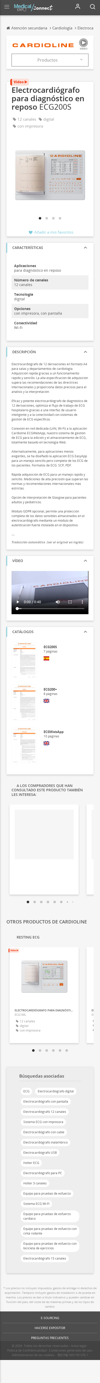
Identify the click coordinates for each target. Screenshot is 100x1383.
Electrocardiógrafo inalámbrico (45, 1142)
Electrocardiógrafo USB (40, 1152)
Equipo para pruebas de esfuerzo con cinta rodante (50, 1231)
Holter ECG (31, 1163)
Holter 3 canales (35, 1183)
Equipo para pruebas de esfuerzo (47, 1193)
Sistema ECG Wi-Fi (36, 1204)
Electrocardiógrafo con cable (43, 1132)
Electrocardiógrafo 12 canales (44, 1112)
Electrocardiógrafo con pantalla (45, 1101)
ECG (26, 1091)
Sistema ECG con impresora (43, 1122)
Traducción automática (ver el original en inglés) (47, 542)
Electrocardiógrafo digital (56, 1091)
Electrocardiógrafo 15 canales (44, 1258)
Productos (47, 60)
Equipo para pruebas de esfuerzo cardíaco (47, 1216)
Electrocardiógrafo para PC (42, 1173)
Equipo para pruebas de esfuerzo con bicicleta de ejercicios (50, 1245)
